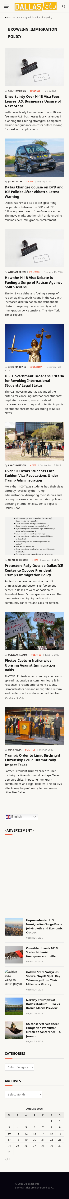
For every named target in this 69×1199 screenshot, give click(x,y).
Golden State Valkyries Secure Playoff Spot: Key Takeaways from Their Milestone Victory (43, 978)
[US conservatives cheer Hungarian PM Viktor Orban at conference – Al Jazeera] (14, 1030)
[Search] (63, 6)
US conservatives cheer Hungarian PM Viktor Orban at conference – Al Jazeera (43, 1030)
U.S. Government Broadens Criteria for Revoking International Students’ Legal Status (34, 381)
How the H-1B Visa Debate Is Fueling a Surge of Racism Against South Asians (33, 282)
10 (9, 1133)
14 (42, 1133)
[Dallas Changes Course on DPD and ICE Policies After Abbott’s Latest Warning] (34, 158)
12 (26, 1133)
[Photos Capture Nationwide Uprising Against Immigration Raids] (34, 631)
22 (51, 1139)
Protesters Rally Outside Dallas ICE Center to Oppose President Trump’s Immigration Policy (34, 570)
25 (17, 1146)
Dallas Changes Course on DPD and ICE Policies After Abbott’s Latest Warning (34, 192)
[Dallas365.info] (36, 6)
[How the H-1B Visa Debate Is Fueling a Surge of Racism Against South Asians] (34, 248)
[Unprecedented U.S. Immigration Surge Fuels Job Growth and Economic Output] (14, 927)
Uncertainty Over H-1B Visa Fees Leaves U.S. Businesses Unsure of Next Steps (33, 101)
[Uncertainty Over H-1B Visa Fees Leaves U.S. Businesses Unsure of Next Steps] (34, 67)
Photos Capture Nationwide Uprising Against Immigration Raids (30, 665)
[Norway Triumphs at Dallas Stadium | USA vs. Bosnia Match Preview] (14, 1006)
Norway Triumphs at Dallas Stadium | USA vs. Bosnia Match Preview (43, 1004)
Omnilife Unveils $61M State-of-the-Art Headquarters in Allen (42, 952)
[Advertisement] (34, 874)
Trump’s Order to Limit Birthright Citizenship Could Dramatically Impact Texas (32, 760)
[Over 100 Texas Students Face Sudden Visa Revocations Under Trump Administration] (34, 441)
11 (17, 1133)
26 (26, 1146)
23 (59, 1139)
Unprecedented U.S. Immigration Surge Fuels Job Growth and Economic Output (44, 926)
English (16, 816)
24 (9, 1146)
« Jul (7, 1159)
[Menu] (6, 6)
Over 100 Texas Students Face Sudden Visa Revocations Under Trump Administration (31, 476)
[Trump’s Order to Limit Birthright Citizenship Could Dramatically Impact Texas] (34, 726)
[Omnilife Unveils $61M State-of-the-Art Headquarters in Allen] (14, 954)
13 (34, 1133)
